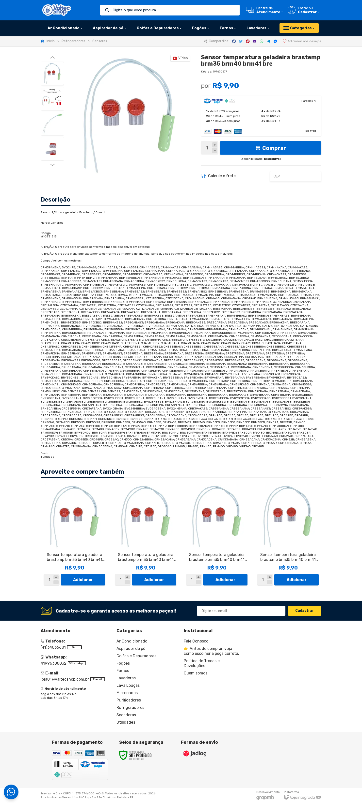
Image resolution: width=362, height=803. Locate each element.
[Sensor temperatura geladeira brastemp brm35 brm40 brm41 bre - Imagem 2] (52, 98)
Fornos (122, 670)
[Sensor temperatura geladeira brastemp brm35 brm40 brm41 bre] (74, 535)
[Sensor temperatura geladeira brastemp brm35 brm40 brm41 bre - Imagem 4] (52, 149)
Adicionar (83, 579)
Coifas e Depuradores (136, 656)
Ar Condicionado (131, 641)
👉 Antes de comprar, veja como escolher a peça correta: (211, 651)
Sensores (99, 41)
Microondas (127, 692)
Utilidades (125, 722)
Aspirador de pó (130, 648)
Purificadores (128, 700)
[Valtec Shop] (57, 10)
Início (51, 41)
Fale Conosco (196, 641)
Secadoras (126, 715)
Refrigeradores (73, 41)
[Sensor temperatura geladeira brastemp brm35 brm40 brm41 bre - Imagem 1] (52, 73)
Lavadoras (126, 678)
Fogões (123, 663)
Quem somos (195, 673)
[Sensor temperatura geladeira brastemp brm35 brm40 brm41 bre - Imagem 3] (52, 123)
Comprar (274, 148)
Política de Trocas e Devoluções (202, 663)
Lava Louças (128, 685)
